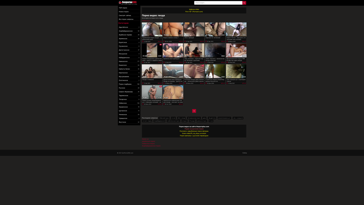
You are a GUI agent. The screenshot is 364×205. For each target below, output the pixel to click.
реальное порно (202, 121)
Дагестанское (129, 50)
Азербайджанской (159, 121)
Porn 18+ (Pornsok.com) (194, 12)
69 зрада (192, 121)
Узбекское (129, 103)
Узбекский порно (164, 118)
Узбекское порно (148, 143)
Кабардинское (129, 57)
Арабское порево (129, 35)
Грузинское (129, 46)
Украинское (129, 107)
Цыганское (129, 111)
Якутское (129, 122)
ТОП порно (123, 8)
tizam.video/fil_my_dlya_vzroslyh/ (194, 133)
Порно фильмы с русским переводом (194, 136)
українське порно (148, 141)
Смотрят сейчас (125, 15)
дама (204, 118)
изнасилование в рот (224, 118)
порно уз (145, 139)
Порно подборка (129, 84)
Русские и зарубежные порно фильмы (194, 131)
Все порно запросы (126, 19)
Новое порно (124, 12)
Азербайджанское (129, 31)
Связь (244, 153)
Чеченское (129, 114)
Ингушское (129, 54)
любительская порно (173, 121)
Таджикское (129, 95)
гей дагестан (212, 118)
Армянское (129, 38)
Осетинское (129, 80)
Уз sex (211, 121)
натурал (184, 121)
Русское (129, 88)
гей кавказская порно (194, 118)
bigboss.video (194, 9)
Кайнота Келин (129, 69)
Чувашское (129, 118)
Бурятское (129, 42)
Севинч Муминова (129, 92)
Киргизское (129, 73)
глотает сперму (147, 121)
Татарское (129, 99)
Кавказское (129, 61)
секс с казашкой (238, 118)
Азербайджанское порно (151, 146)
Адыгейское (129, 27)
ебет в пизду (181, 118)
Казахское (129, 65)
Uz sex (173, 118)
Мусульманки (129, 76)
